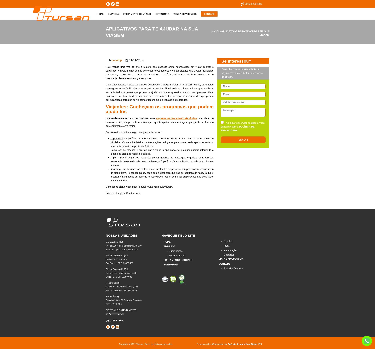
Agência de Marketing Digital (242, 344)
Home (100, 14)
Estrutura (162, 14)
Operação (229, 255)
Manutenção (230, 250)
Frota (226, 245)
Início (215, 31)
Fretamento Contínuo (137, 14)
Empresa (113, 14)
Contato (209, 14)
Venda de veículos (185, 14)
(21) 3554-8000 (253, 4)
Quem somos (176, 251)
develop (117, 60)
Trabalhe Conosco (233, 268)
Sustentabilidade (177, 255)
